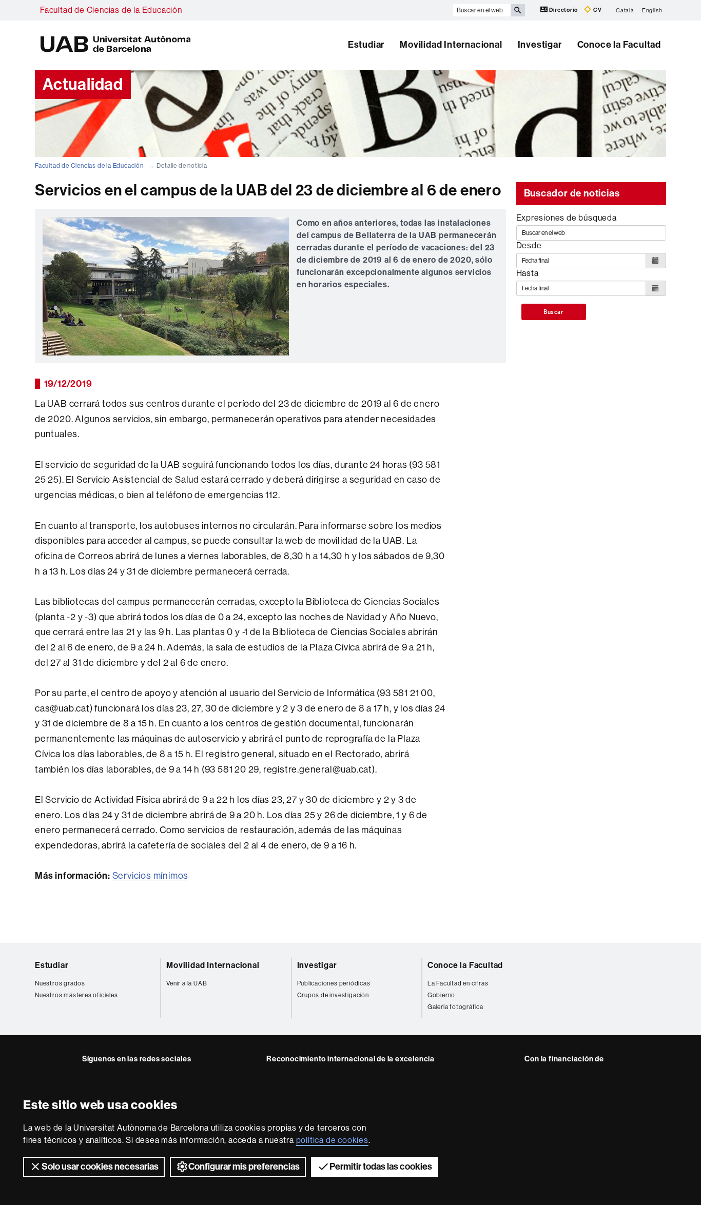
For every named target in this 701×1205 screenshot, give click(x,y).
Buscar (553, 312)
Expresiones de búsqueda (566, 218)
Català (625, 10)
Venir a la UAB (186, 983)
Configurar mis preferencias (244, 1166)
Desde (529, 245)
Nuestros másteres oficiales (76, 995)
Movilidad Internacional (451, 44)
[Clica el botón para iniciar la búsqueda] (518, 10)
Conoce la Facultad (619, 44)
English (652, 10)
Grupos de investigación (333, 995)
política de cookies (332, 1140)
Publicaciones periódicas (334, 983)
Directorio (563, 10)
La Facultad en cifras (458, 983)
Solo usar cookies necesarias (100, 1166)
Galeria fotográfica (455, 1007)
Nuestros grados (60, 983)
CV (596, 10)
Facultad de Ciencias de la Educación (111, 10)
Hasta (527, 273)
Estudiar (366, 44)
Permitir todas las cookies (380, 1166)
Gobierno (441, 995)
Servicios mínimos (150, 876)
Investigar (540, 44)
